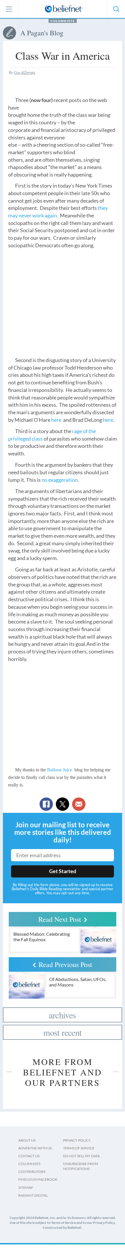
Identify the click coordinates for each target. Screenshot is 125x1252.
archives (62, 1015)
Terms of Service (78, 1148)
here (56, 420)
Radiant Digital (33, 1195)
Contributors (31, 1171)
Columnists (63, 21)
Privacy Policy (77, 1140)
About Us (26, 1140)
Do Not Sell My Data (81, 1156)
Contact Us (29, 1156)
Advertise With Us (35, 1148)
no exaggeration (60, 480)
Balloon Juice (59, 769)
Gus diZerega (24, 72)
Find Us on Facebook (37, 1179)
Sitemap (25, 1187)
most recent (62, 1032)
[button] (116, 9)
